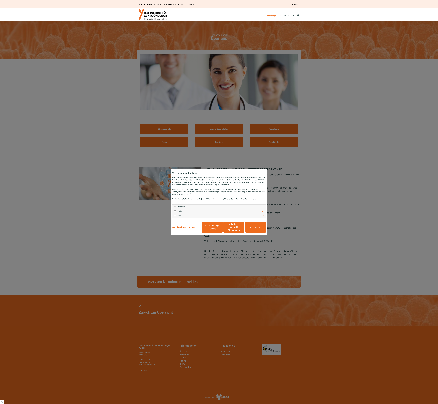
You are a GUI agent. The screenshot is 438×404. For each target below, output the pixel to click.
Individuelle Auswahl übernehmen (234, 227)
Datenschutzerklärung (179, 227)
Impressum (191, 227)
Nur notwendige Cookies (212, 227)
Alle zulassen (256, 227)
